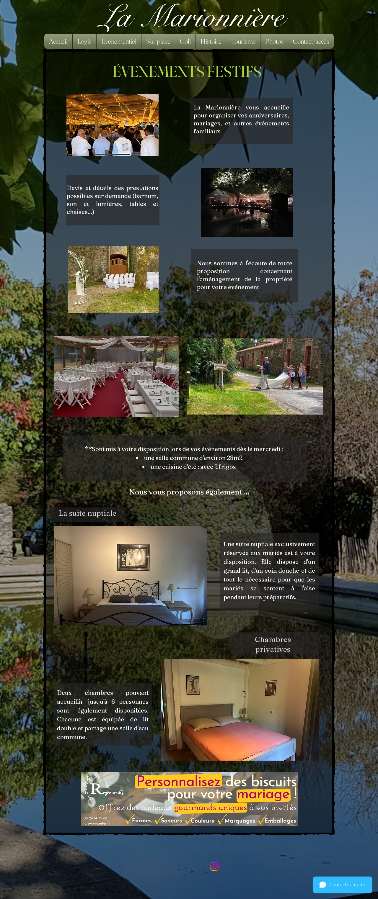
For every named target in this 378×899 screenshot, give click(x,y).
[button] (84, 41)
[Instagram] (214, 866)
